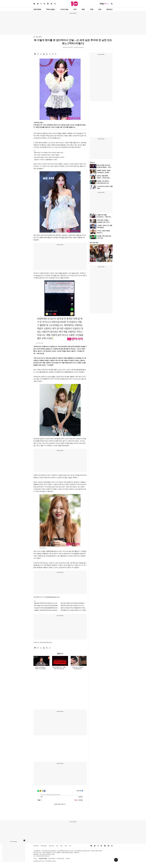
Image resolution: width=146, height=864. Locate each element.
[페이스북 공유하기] (37, 54)
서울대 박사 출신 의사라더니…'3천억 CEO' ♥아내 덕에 (104, 217)
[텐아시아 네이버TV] (37, 3)
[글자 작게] (55, 54)
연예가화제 (37, 9)
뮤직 (75, 9)
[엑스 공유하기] (40, 54)
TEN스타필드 (50, 9)
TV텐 (91, 9)
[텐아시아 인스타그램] (48, 3)
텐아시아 (41, 861)
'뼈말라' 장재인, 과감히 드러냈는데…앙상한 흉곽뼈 (104, 172)
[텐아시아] (74, 3)
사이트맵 (68, 858)
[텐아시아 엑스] (44, 3)
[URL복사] (49, 54)
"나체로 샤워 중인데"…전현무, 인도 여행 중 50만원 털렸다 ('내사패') (40, 669)
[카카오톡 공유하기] (34, 54)
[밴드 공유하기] (46, 54)
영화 (83, 9)
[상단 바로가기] (116, 860)
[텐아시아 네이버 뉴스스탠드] (51, 3)
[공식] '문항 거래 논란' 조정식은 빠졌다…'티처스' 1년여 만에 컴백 (104, 167)
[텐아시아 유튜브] (34, 3)
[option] (101, 251)
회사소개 (35, 858)
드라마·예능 (64, 9)
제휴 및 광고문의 (60, 858)
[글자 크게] (52, 54)
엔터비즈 (109, 9)
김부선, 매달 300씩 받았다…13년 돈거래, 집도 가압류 (103, 178)
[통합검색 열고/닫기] (112, 4)
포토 (99, 9)
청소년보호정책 (51, 858)
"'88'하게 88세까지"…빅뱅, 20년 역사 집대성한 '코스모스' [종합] (59, 669)
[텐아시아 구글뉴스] (55, 3)
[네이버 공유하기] (43, 54)
